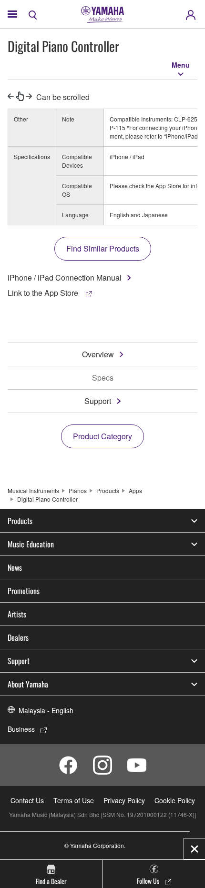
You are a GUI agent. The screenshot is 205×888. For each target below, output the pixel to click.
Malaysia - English (46, 710)
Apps (135, 490)
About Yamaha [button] (28, 684)
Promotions (24, 590)
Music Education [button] (31, 544)
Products (107, 490)
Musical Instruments (33, 490)
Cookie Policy (174, 800)
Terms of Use (73, 800)
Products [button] (20, 520)
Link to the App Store (44, 292)
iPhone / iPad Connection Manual (65, 277)
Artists (17, 614)
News (15, 567)
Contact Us (27, 800)
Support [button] (19, 660)
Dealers (18, 637)
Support (97, 400)
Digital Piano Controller (47, 499)
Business (21, 729)
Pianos (78, 490)
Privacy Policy (124, 800)
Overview (98, 354)
